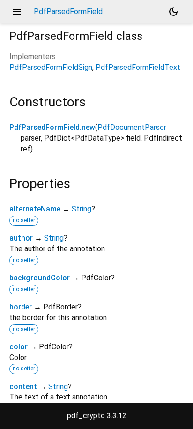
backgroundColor (39, 277)
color (18, 346)
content (23, 386)
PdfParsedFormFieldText (138, 67)
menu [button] (16, 11)
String (81, 208)
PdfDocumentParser (131, 127)
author (21, 237)
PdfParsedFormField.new (52, 127)
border (20, 306)
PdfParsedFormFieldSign (50, 67)
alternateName (34, 208)
